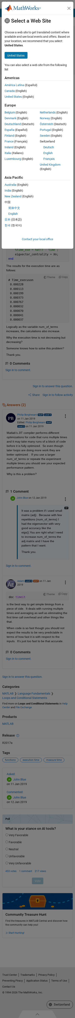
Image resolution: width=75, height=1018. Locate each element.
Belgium (10, 112)
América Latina (14, 85)
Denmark (10, 118)
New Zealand (13, 196)
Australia (10, 184)
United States (13, 96)
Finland (9, 135)
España (9, 129)
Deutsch (48, 147)
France (9, 141)
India (8, 190)
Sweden (45, 135)
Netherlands (48, 112)
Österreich (46, 124)
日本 (7, 219)
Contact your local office (37, 239)
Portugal (45, 129)
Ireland (9, 147)
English (48, 153)
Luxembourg (13, 158)
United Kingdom (50, 164)
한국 (7, 225)
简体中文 (14, 208)
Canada (10, 91)
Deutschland (13, 124)
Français (49, 158)
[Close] (69, 8)
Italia (8, 153)
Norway (45, 118)
